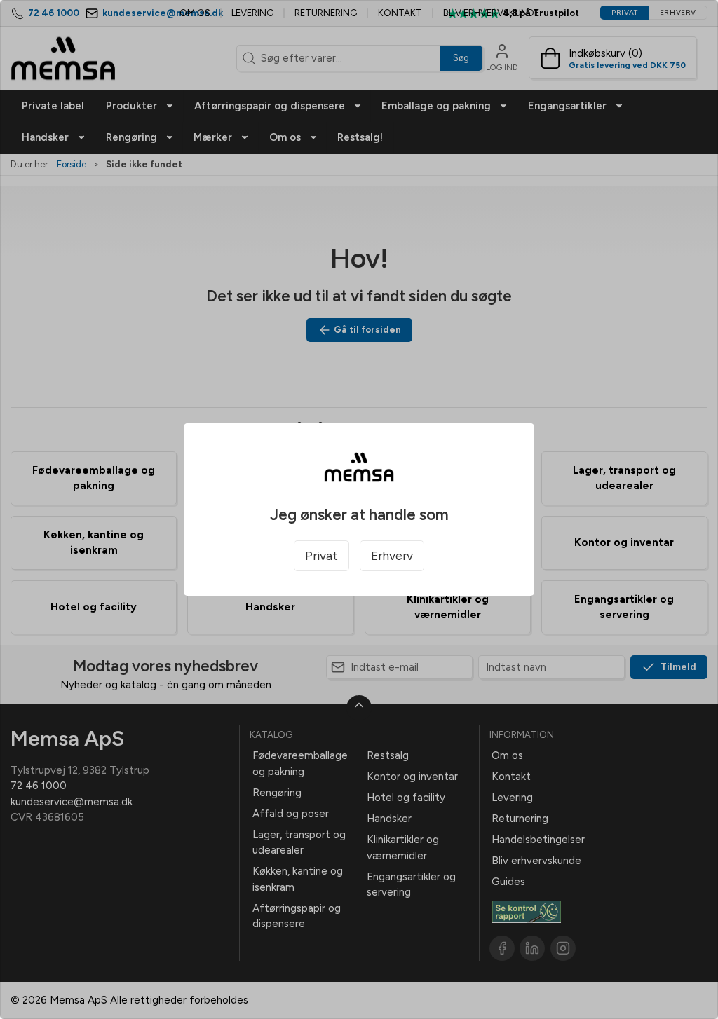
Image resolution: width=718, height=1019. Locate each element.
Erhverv (392, 555)
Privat (321, 555)
